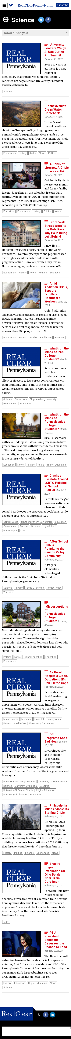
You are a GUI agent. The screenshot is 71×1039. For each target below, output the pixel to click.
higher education (56, 464)
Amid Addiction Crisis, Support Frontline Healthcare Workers (56, 292)
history (23, 153)
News (42, 153)
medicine (26, 719)
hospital (39, 719)
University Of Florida (26, 785)
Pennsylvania (54, 719)
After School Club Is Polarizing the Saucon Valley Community (56, 549)
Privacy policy (54, 587)
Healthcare (45, 337)
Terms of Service (35, 587)
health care (20, 723)
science (7, 91)
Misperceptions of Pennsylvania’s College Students (56, 614)
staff (6, 921)
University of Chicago (15, 794)
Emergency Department (42, 723)
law (22, 530)
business (55, 272)
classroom (21, 399)
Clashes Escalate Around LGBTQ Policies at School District (56, 483)
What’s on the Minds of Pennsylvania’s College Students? (56, 422)
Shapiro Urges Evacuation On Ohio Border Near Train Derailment (54, 873)
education (8, 211)
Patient (7, 723)
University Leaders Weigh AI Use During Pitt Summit (55, 50)
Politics (52, 153)
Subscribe (62, 5)
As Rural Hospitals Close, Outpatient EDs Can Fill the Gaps (56, 677)
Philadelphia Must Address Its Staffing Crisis (56, 809)
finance (29, 852)
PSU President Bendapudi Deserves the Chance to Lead (55, 940)
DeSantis (44, 785)
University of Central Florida (18, 790)
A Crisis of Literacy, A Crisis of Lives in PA (56, 167)
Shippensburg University (43, 399)
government (10, 403)
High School (49, 526)
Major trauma (10, 719)
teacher (24, 526)
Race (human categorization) (19, 781)
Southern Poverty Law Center (36, 521)
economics (9, 153)
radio (33, 153)
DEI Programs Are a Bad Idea (56, 738)
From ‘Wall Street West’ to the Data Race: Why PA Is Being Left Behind (55, 229)
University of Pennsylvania (53, 781)
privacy (19, 587)
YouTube (8, 592)
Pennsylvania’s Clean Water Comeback (55, 109)
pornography (10, 530)
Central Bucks (10, 521)
